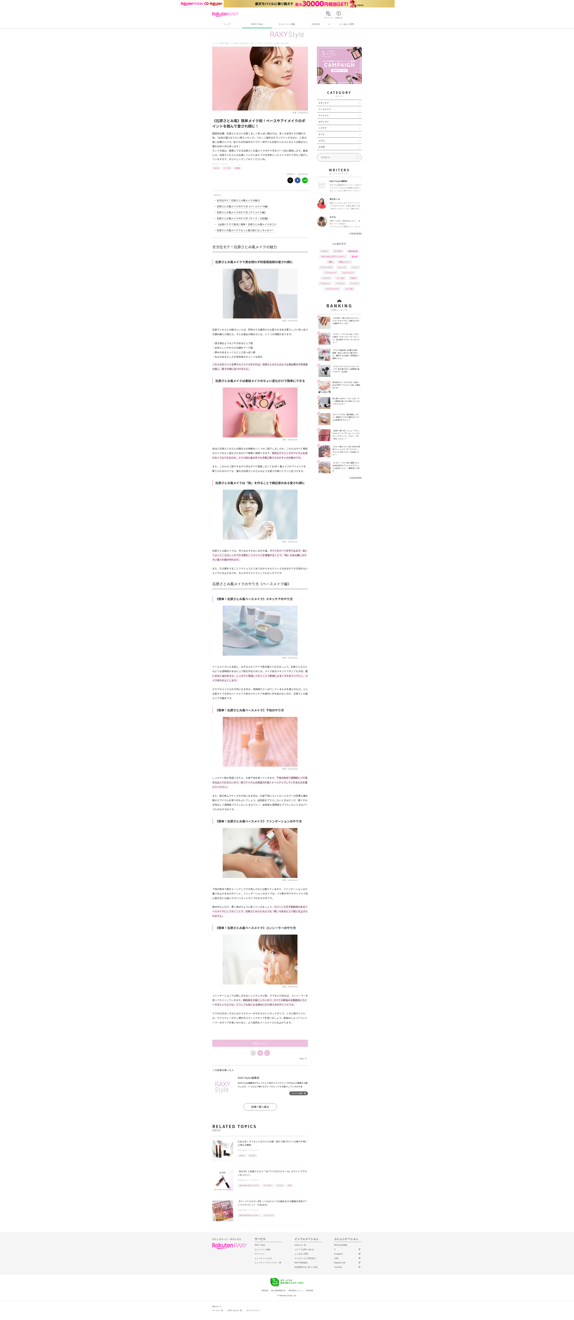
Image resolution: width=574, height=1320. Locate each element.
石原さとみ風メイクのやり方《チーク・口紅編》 (243, 218)
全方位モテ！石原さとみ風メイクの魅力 (238, 200)
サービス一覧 (217, 1310)
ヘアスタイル (330, 272)
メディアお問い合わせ (304, 1249)
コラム (321, 140)
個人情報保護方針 (278, 1291)
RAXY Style (257, 24)
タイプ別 (349, 289)
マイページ (259, 1254)
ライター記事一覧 (298, 1093)
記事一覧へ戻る (260, 1107)
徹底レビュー (344, 262)
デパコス (340, 283)
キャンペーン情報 (287, 24)
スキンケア (323, 102)
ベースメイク (324, 109)
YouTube (338, 1267)
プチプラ (326, 278)
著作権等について (295, 1291)
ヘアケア (322, 127)
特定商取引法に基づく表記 (306, 1267)
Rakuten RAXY (225, 14)
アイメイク (224, 164)
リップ (355, 267)
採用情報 (309, 1291)
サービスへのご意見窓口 (305, 1258)
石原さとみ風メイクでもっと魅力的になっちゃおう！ (245, 230)
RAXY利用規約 (301, 1263)
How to (216, 168)
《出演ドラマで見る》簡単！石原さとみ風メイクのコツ (247, 224)
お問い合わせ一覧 (235, 1310)
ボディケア (323, 121)
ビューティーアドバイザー (266, 1263)
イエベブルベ (348, 272)
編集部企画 (352, 251)
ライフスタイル (332, 289)
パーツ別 (227, 168)
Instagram (338, 1254)
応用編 (237, 168)
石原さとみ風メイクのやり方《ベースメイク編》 (243, 206)
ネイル (321, 134)
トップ (227, 24)
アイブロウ (268, 1185)
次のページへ (260, 1043)
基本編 (354, 256)
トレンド (342, 267)
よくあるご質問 (347, 24)
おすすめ (252, 1155)
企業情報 (264, 1291)
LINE (336, 1258)
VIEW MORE (355, 233)
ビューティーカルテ (263, 1258)
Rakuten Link (339, 1263)
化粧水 (353, 278)
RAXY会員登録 (340, 1245)
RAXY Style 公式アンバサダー (249, 1185)
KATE (289, 1185)
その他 (321, 146)
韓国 (330, 262)
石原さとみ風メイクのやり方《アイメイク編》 (242, 212)
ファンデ (354, 283)
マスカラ (280, 1185)
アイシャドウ (268, 1215)
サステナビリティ (253, 1310)
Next (303, 1058)
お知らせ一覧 (300, 1245)
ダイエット (325, 283)
